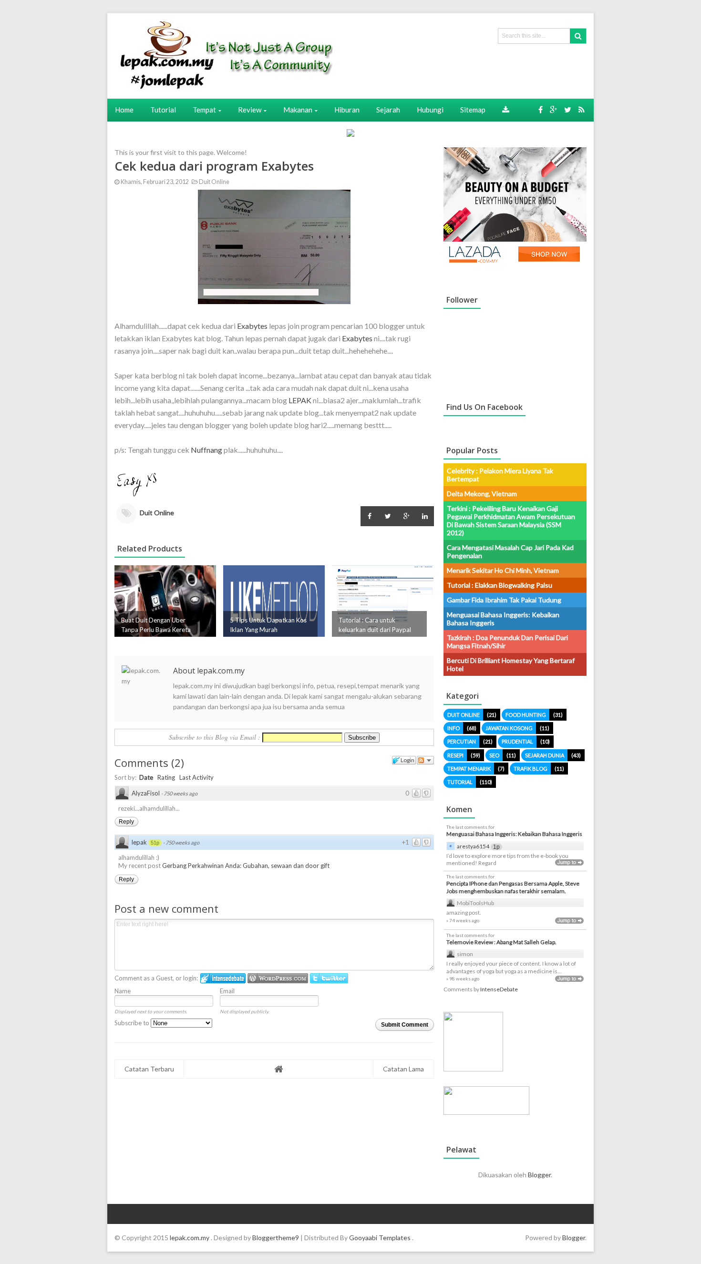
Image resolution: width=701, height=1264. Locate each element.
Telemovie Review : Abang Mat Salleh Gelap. (501, 942)
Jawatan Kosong (509, 728)
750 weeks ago (180, 793)
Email (227, 991)
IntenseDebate (499, 989)
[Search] (578, 36)
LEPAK (300, 400)
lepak (139, 842)
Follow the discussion (425, 760)
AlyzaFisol (146, 793)
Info (453, 728)
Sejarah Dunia (544, 755)
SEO (494, 755)
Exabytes (252, 325)
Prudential (517, 741)
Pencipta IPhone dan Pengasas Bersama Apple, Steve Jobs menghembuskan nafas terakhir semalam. (512, 887)
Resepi (455, 755)
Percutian (461, 741)
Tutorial (460, 782)
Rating (166, 777)
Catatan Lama (403, 1069)
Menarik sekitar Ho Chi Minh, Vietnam (503, 570)
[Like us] (541, 109)
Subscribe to (132, 1023)
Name (122, 991)
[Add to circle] (553, 109)
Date (146, 777)
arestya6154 (473, 846)
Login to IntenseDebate (223, 978)
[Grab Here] (506, 110)
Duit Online (213, 181)
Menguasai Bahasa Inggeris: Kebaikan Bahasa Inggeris (514, 833)
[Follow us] (567, 109)
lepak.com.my (190, 1237)
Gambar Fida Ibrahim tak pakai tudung (504, 600)
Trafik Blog (530, 768)
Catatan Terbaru (149, 1069)
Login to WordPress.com (277, 978)
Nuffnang (206, 449)
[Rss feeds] (582, 109)
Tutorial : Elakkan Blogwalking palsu (499, 585)
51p (155, 843)
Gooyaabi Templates (380, 1237)
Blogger (539, 1175)
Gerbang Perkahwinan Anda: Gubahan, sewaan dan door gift (246, 865)
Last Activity (196, 777)
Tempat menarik (469, 768)
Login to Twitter (329, 978)
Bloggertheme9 (275, 1237)
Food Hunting (525, 715)
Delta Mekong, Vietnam (482, 493)
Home (124, 109)
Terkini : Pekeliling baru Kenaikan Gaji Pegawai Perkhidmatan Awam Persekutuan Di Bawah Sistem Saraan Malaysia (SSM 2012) (511, 520)
